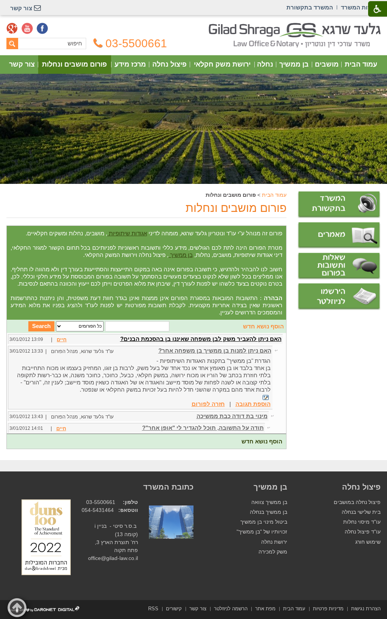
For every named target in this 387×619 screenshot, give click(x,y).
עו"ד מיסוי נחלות (362, 522)
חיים (62, 339)
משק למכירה (273, 552)
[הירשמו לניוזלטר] (339, 296)
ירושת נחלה (274, 542)
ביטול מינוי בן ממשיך (263, 522)
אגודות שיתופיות (127, 233)
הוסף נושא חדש (263, 326)
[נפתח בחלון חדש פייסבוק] (42, 28)
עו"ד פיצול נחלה (363, 532)
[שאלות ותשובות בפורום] (339, 266)
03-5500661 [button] (136, 43)
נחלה (265, 64)
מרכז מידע (130, 64)
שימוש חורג (368, 542)
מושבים (327, 64)
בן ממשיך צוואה (269, 502)
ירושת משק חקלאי (222, 64)
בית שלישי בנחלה (361, 512)
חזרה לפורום (208, 404)
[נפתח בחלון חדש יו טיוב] (27, 28)
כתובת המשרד (168, 487)
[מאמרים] (339, 235)
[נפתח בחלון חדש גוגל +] (12, 28)
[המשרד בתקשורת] (339, 204)
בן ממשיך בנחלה (268, 512)
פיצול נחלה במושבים (357, 502)
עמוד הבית (361, 64)
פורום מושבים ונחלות (74, 64)
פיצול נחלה (169, 64)
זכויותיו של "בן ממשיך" (262, 532)
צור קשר (22, 64)
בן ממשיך (294, 64)
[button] (17, 607)
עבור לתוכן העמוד (193, 26)
